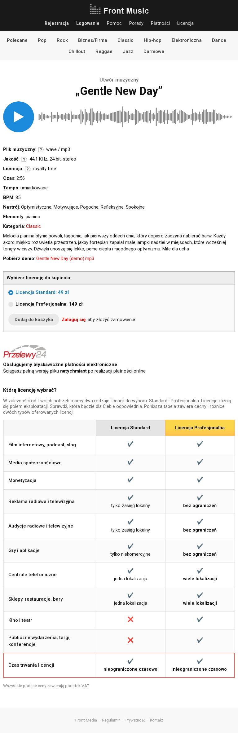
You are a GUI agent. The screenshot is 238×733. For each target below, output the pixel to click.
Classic (125, 40)
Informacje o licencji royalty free (28, 169)
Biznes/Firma (92, 40)
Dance (219, 40)
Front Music (119, 9)
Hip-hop (152, 40)
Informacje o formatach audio (41, 149)
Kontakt (156, 720)
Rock (62, 40)
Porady (136, 23)
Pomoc (114, 23)
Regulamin (111, 720)
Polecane (17, 40)
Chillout (76, 51)
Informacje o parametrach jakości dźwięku (24, 159)
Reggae (103, 51)
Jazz (128, 51)
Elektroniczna (187, 40)
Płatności (160, 23)
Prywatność (135, 720)
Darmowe (153, 51)
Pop (42, 40)
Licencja (185, 23)
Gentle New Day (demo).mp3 (65, 258)
